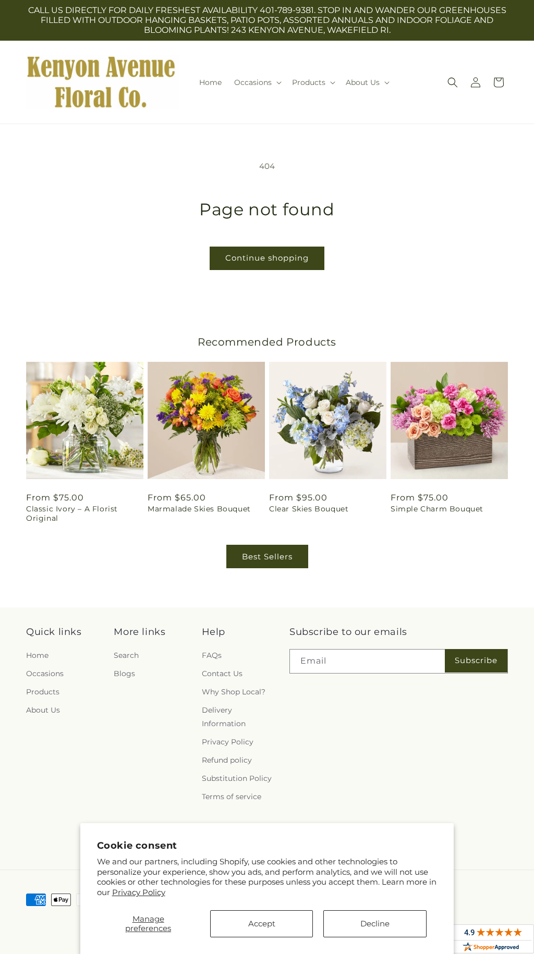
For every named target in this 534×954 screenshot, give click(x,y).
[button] (257, 82)
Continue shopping (267, 258)
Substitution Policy (237, 778)
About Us (43, 710)
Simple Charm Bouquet (437, 508)
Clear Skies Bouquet (308, 508)
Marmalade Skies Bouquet (199, 508)
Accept (261, 923)
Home (37, 655)
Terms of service (231, 796)
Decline (375, 923)
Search (126, 655)
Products (42, 691)
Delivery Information (224, 716)
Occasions (45, 673)
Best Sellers (267, 556)
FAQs (212, 655)
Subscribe (476, 660)
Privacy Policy (138, 892)
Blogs (124, 673)
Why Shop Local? (233, 691)
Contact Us (222, 673)
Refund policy (227, 760)
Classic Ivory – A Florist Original (72, 513)
